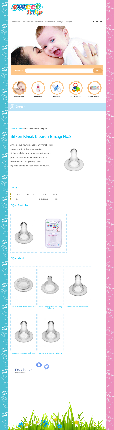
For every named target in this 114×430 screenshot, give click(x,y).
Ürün (20, 129)
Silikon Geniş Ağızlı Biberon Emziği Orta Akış (50, 307)
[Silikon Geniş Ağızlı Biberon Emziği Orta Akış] (51, 285)
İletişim (69, 22)
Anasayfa (16, 22)
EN (97, 22)
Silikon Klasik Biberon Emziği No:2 (23, 353)
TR (93, 22)
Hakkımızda (28, 22)
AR (101, 22)
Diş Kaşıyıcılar (75, 97)
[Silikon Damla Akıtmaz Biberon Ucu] (23, 285)
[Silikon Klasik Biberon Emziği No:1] (78, 285)
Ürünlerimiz (50, 22)
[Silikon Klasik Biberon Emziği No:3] (51, 332)
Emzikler (56, 97)
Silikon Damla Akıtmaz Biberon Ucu (23, 307)
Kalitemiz (39, 22)
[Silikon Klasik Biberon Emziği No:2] (23, 332)
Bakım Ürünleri (94, 97)
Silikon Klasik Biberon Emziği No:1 (77, 307)
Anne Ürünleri (19, 97)
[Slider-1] (57, 47)
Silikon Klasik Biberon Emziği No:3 (50, 353)
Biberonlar (38, 97)
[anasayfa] (43, 10)
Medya (60, 22)
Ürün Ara (18, 70)
